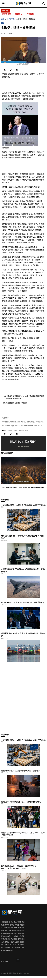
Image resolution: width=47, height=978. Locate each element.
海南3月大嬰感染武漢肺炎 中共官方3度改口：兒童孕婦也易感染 (23, 833)
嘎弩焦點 (18, 14)
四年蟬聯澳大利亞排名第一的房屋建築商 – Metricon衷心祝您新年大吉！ (19, 867)
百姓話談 (10, 19)
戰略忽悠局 (21, 430)
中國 (3, 23)
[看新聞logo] (23, 5)
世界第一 (6, 430)
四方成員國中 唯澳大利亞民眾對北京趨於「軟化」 (23, 602)
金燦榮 (26, 430)
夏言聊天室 (6, 14)
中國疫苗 (11, 430)
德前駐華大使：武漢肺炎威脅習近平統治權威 (21, 770)
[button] (4, 70)
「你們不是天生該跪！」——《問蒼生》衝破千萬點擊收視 (22, 487)
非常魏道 (23, 403)
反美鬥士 (16, 430)
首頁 (3, 19)
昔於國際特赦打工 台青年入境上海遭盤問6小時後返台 (22, 536)
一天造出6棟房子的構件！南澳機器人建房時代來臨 (23, 504)
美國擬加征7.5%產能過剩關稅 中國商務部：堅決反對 (23, 634)
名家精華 (30, 14)
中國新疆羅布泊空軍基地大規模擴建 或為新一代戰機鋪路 (23, 570)
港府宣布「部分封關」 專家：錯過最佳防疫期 (21, 801)
